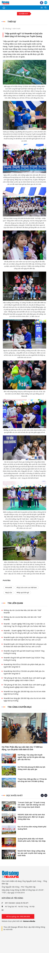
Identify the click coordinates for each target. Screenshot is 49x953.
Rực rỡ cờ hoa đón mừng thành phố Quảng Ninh (32, 828)
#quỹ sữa (8, 592)
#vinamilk (8, 587)
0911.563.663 (10, 903)
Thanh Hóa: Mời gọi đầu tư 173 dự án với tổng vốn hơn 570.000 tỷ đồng (32, 780)
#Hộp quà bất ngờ (23, 592)
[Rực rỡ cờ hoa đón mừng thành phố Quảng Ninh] (9, 830)
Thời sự (12, 21)
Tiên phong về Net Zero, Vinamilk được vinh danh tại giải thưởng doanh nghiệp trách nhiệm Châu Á (24, 679)
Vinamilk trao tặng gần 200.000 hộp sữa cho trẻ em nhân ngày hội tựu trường (24, 692)
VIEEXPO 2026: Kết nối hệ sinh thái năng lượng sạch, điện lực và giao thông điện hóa (31, 816)
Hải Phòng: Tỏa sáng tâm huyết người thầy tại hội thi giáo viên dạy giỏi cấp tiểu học (31, 757)
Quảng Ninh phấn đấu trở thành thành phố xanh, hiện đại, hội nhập (32, 840)
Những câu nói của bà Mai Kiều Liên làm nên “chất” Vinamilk (22, 611)
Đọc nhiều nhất (14, 795)
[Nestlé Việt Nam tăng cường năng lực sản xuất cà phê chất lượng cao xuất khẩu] (9, 854)
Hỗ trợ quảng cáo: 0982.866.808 (18, 916)
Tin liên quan (15, 603)
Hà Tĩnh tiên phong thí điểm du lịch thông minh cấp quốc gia (31, 768)
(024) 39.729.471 (22, 903)
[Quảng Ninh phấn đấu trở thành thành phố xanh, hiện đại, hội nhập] (9, 842)
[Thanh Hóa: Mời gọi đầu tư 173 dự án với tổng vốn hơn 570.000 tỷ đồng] (9, 782)
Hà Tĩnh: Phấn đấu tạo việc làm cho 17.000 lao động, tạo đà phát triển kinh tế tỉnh (22, 748)
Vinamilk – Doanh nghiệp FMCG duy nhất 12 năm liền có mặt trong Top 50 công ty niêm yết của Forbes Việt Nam (25, 625)
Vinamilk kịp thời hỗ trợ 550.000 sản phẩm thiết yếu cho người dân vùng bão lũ (24, 665)
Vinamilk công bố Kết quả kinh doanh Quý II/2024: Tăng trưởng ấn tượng (24, 652)
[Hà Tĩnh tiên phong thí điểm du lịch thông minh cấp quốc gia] (9, 770)
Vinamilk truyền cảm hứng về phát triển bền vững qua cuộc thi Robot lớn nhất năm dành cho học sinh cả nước (25, 638)
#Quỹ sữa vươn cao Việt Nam (27, 587)
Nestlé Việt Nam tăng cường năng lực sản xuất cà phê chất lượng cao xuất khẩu (31, 853)
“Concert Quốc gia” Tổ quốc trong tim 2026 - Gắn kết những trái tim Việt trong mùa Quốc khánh (31, 804)
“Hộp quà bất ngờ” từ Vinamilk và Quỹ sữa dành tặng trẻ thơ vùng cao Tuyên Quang (23, 35)
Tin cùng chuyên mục (20, 707)
